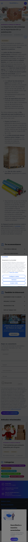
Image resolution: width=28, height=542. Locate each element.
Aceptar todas (14, 283)
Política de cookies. (13, 272)
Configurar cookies (14, 276)
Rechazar (14, 279)
